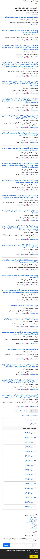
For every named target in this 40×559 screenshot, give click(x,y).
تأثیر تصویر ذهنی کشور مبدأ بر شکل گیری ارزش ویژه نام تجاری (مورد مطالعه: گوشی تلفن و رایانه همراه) (20, 365)
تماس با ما (34, 526)
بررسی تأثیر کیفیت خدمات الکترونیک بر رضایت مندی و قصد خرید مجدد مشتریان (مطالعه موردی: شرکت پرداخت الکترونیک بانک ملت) (20, 228)
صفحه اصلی (33, 518)
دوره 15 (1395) (29, 479)
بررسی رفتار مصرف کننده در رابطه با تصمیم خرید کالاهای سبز (20, 276)
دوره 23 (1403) (29, 442)
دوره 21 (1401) (29, 451)
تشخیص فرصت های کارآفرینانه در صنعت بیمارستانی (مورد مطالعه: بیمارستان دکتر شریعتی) (20, 333)
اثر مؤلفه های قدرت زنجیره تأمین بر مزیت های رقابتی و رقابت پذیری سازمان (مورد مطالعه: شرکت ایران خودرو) (20, 291)
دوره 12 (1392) (29, 493)
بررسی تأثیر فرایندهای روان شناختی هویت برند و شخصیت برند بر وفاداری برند (20, 149)
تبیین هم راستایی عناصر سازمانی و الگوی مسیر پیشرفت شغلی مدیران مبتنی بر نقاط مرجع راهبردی (20, 396)
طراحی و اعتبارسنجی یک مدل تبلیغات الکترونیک (22, 349)
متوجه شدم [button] (33, 557)
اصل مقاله (21, 40)
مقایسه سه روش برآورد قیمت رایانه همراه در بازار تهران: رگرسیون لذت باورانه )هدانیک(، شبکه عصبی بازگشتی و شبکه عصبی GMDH (20, 101)
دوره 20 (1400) (29, 456)
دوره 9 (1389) (29, 507)
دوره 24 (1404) (29, 437)
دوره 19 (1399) (29, 461)
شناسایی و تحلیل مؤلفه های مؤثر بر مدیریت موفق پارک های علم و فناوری (20, 246)
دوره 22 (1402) (29, 447)
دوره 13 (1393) (29, 488)
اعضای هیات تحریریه (31, 522)
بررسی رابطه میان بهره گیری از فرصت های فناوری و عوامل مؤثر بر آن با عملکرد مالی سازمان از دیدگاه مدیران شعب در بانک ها (20, 165)
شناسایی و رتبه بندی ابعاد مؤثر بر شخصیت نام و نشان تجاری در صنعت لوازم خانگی (20, 134)
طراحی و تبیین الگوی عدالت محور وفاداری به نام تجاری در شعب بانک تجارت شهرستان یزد (20, 116)
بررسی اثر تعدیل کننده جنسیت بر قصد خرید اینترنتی (21, 319)
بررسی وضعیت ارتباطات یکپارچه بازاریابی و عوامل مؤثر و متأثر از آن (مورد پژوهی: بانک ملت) (20, 261)
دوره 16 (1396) (29, 474)
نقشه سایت (33, 528)
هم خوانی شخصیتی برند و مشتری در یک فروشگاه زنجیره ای (20, 211)
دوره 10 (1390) (29, 502)
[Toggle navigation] (20, 3)
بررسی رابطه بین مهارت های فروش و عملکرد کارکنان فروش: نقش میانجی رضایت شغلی (20, 181)
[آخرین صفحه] (16, 411)
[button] (28, 552)
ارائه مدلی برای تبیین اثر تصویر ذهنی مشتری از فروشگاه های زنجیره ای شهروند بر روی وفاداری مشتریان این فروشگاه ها (20, 47)
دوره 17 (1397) (29, 470)
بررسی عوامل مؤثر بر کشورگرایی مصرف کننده (24, 305)
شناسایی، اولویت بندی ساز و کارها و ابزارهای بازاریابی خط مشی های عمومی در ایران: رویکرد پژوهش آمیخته (20, 381)
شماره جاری (33, 424)
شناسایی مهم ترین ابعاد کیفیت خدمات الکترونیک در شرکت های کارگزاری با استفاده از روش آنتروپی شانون (20, 196)
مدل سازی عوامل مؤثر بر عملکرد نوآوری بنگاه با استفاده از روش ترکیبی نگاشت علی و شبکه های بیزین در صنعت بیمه (20, 83)
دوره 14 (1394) (29, 484)
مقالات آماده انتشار (31, 420)
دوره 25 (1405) (29, 433)
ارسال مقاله (34, 524)
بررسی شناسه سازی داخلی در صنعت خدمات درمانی (21, 17)
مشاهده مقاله (34, 25)
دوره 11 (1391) (29, 497)
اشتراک (6, 545)
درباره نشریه (33, 520)
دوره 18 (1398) (29, 465)
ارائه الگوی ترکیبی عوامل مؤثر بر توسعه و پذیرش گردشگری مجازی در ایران (20, 31)
